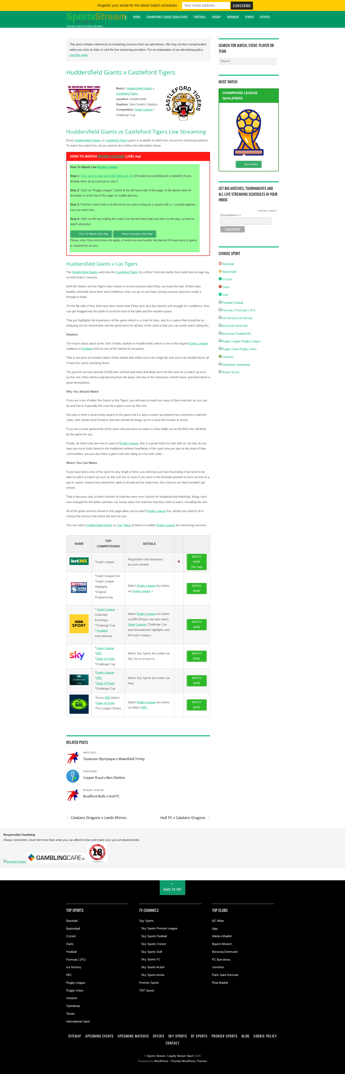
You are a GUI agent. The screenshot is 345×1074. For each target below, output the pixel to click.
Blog (246, 1035)
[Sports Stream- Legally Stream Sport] (96, 20)
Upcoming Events (99, 1035)
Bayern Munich (222, 944)
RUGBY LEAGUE (111, 156)
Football (200, 17)
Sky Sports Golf (151, 951)
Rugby (216, 17)
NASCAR (241, 326)
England (87, 348)
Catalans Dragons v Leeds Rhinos (96, 817)
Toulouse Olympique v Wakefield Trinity (114, 758)
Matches (89, 752)
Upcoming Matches (133, 1035)
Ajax (215, 928)
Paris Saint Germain (225, 975)
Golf (225, 295)
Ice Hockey (245, 318)
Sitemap (74, 1035)
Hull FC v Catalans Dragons (185, 817)
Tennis (249, 17)
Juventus (218, 967)
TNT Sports (146, 990)
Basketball (229, 271)
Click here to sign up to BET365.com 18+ (107, 176)
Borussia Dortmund (224, 951)
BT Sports (199, 1035)
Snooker (233, 17)
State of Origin (105, 658)
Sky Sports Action (153, 967)
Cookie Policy (265, 1035)
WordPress (161, 1061)
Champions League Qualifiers (167, 17)
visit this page (78, 55)
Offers (158, 1035)
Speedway (243, 364)
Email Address (230, 215)
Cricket (227, 279)
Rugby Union (248, 349)
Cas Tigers (124, 525)
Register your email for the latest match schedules (137, 5)
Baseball (228, 264)
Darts (226, 287)
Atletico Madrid (221, 936)
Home (137, 17)
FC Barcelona (221, 959)
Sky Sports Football (154, 936)
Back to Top (172, 889)
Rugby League (107, 167)
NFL (248, 333)
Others (265, 17)
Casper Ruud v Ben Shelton (104, 777)
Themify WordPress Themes (189, 1061)
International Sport (78, 1021)
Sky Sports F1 (150, 959)
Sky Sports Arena (152, 975)
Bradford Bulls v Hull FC (101, 796)
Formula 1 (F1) (245, 310)
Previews (90, 771)
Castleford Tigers (127, 93)
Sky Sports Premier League (159, 928)
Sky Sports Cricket (153, 944)
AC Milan (218, 920)
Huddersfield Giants (139, 88)
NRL (99, 653)
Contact (172, 1042)
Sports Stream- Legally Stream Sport (170, 1055)
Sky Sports (146, 920)
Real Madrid (220, 982)
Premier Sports (149, 982)
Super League (144, 109)
